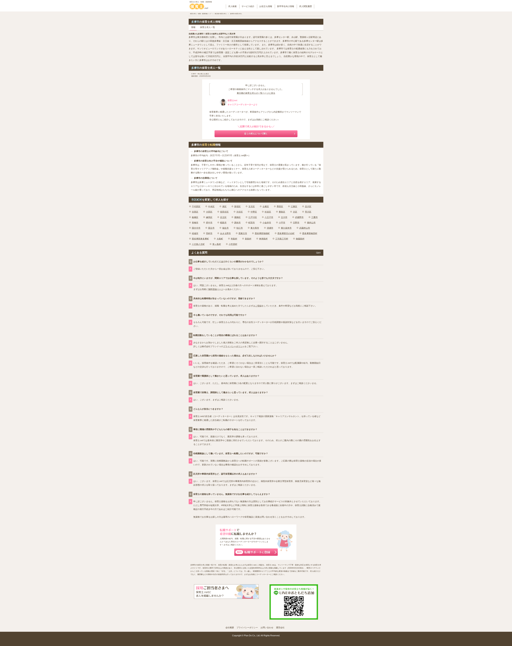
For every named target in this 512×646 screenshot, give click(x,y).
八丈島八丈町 (198, 244)
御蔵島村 (300, 239)
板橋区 (195, 217)
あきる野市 (225, 233)
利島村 (234, 239)
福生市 (225, 228)
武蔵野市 (299, 217)
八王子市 (269, 217)
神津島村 (263, 239)
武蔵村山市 (304, 228)
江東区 (294, 206)
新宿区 (237, 206)
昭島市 (223, 223)
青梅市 (195, 223)
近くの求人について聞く (256, 133)
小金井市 (267, 223)
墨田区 (280, 206)
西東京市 (243, 233)
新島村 (248, 239)
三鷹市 (314, 217)
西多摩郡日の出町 (286, 233)
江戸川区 (252, 217)
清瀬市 (270, 228)
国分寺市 (196, 228)
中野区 (254, 212)
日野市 (296, 223)
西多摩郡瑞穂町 (262, 233)
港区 (224, 206)
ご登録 (258, 306)
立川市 (284, 217)
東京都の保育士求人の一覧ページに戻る (256, 93)
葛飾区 (237, 217)
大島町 (220, 239)
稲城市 (195, 233)
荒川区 (308, 212)
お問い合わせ (267, 627)
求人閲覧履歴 (305, 6)
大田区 (209, 212)
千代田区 (196, 206)
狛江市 (239, 228)
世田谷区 (224, 212)
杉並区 (268, 212)
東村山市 (311, 223)
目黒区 (195, 212)
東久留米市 (286, 228)
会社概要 (229, 627)
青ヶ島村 (216, 244)
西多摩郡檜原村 (309, 233)
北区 (295, 212)
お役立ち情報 (265, 6)
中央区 (211, 206)
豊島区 (282, 212)
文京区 (251, 206)
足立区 (223, 217)
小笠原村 (233, 244)
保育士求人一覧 (207, 27)
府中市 (209, 223)
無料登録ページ (215, 289)
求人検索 (232, 6)
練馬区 (209, 217)
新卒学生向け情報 (285, 6)
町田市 (251, 223)
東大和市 (255, 228)
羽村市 (209, 233)
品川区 (308, 206)
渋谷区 (239, 212)
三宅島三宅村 (281, 239)
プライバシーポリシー (234, 346)
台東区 (266, 206)
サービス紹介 (248, 6)
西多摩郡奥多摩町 (200, 239)
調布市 (237, 223)
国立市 (211, 228)
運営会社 (280, 627)
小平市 (282, 223)
